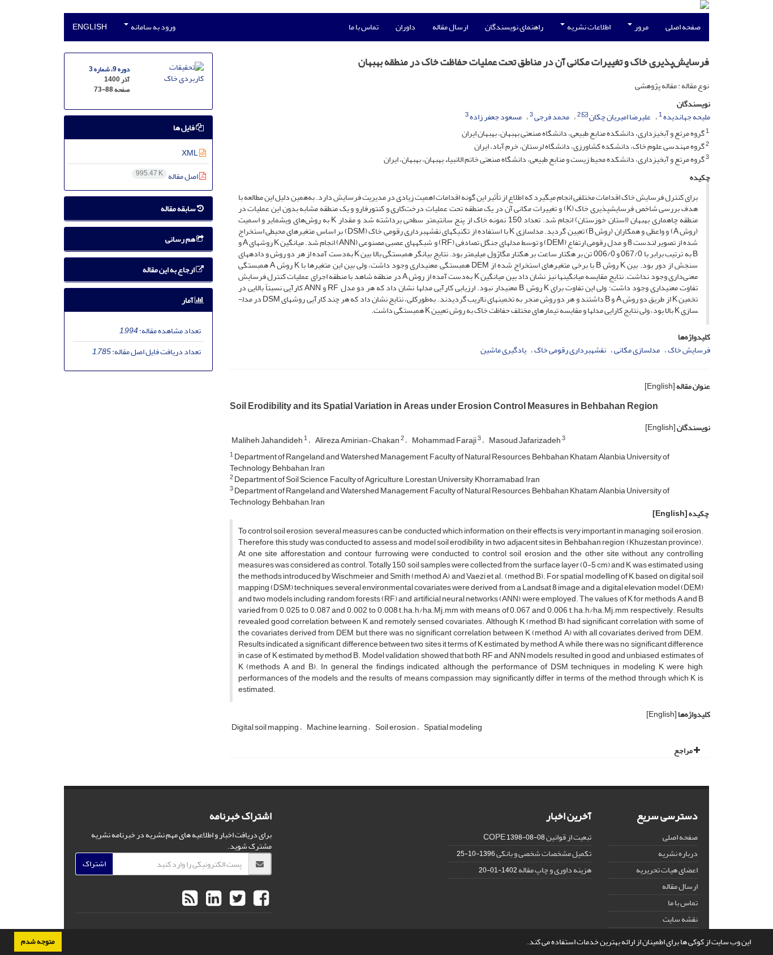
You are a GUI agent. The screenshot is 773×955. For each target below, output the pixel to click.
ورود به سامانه (152, 27)
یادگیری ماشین (503, 350)
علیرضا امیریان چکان (620, 116)
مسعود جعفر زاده (496, 116)
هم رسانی (180, 239)
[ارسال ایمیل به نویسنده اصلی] (585, 115)
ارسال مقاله (450, 27)
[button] (524, 943)
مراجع (684, 750)
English (89, 27)
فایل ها (184, 127)
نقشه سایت (680, 919)
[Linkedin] (212, 899)
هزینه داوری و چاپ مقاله (554, 869)
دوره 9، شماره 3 (109, 69)
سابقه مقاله (179, 208)
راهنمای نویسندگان (514, 27)
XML (190, 153)
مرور (641, 27)
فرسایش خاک (689, 350)
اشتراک (94, 863)
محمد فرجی (551, 116)
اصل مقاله (167, 176)
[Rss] (189, 899)
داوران (405, 27)
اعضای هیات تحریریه (667, 869)
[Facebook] (260, 899)
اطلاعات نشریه (588, 27)
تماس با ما (364, 27)
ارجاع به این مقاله (169, 269)
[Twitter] (236, 899)
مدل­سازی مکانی (637, 350)
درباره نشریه (678, 853)
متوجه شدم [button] (38, 941)
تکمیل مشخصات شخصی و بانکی (543, 853)
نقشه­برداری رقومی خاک (570, 350)
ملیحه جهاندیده (686, 116)
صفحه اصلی (683, 27)
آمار (188, 300)
